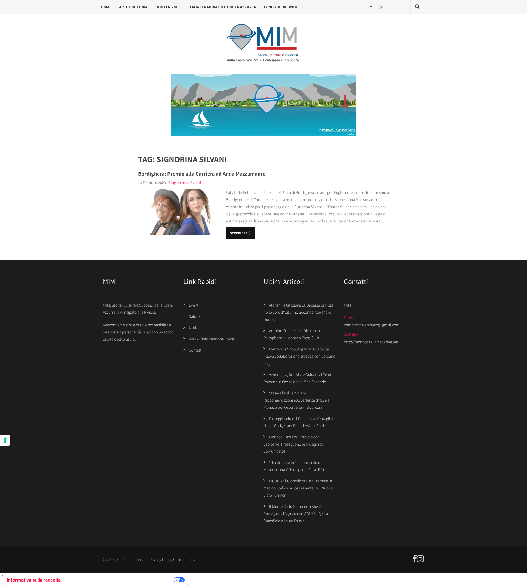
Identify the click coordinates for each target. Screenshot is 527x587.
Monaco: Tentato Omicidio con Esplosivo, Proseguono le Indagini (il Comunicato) (293, 444)
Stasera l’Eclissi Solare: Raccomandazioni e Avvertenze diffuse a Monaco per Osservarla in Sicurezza (296, 400)
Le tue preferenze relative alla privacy (120, 580)
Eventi (195, 182)
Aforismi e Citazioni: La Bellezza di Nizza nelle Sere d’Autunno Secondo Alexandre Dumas (298, 312)
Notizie (194, 327)
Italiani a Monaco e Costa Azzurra (222, 7)
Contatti (195, 350)
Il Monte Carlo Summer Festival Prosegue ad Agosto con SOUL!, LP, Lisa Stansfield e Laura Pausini (296, 513)
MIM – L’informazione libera (211, 338)
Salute (194, 316)
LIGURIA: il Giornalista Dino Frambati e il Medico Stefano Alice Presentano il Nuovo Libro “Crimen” (299, 488)
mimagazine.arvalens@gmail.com (371, 324)
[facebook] (371, 7)
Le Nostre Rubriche (282, 7)
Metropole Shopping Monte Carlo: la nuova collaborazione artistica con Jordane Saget (299, 356)
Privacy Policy (160, 559)
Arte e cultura (133, 7)
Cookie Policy (184, 559)
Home (106, 7)
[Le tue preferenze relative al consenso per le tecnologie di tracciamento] (5, 440)
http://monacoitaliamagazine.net (371, 341)
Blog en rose (168, 7)
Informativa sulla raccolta (34, 580)
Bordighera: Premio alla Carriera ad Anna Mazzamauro (202, 173)
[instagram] (380, 7)
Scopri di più (240, 233)
